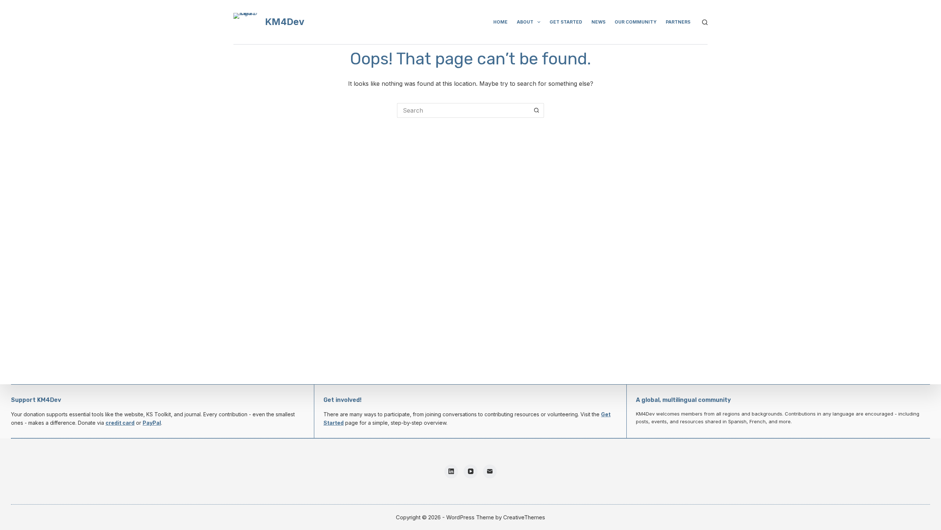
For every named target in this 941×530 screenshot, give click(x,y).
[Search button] (536, 110)
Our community (635, 22)
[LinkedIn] (451, 471)
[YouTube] (470, 471)
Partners (678, 22)
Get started (566, 22)
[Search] (705, 22)
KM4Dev (284, 21)
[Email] (490, 471)
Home (500, 22)
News (598, 22)
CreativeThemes (524, 517)
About (525, 22)
